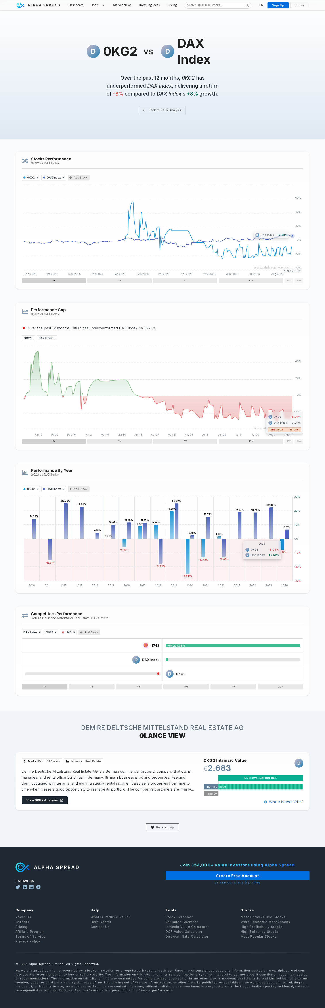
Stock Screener (179, 917)
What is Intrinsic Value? (285, 802)
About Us (23, 917)
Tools (95, 5)
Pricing (172, 5)
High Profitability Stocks (262, 927)
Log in (299, 5)
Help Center (101, 922)
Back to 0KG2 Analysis (164, 110)
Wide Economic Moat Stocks (265, 922)
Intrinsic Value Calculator (187, 927)
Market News (122, 5)
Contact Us (100, 927)
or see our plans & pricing (237, 882)
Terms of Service (30, 936)
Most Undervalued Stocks (263, 917)
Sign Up (278, 5)
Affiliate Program (30, 931)
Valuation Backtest (182, 922)
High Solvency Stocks (260, 931)
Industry (86, 761)
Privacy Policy (27, 941)
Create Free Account (237, 876)
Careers (22, 922)
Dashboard (76, 5)
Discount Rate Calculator (187, 936)
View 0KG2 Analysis (42, 800)
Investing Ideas (149, 5)
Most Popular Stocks (259, 936)
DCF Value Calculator (184, 931)
